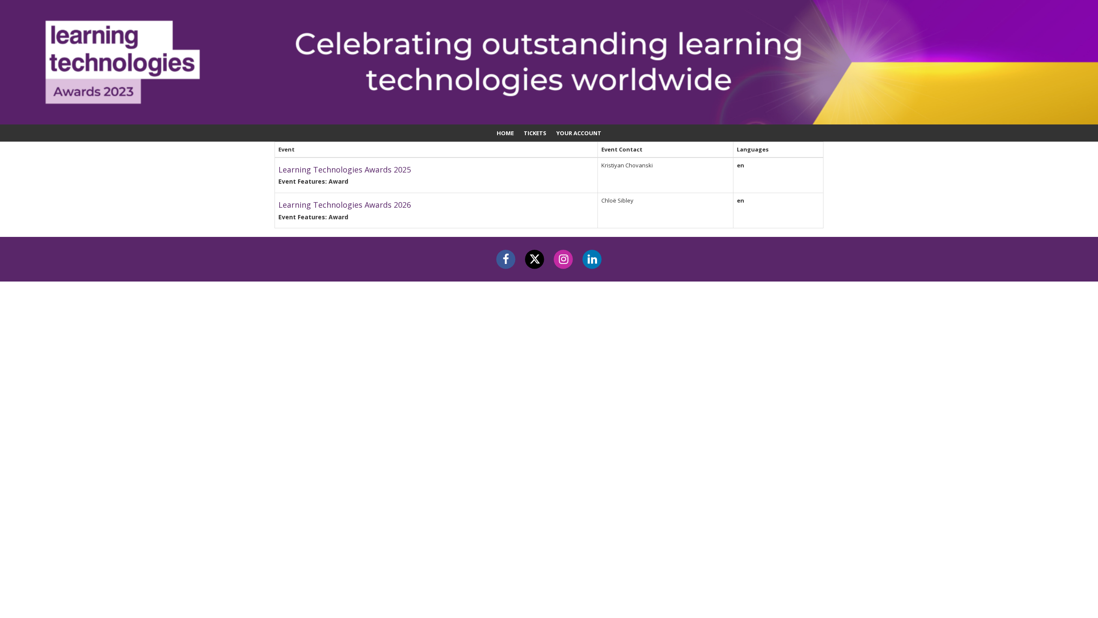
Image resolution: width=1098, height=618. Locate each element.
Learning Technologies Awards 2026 (344, 205)
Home (505, 133)
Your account (578, 133)
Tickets (535, 133)
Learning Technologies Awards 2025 (344, 169)
